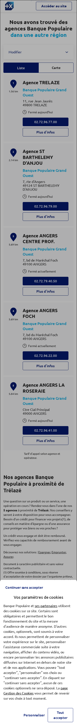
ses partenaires (46, 606)
